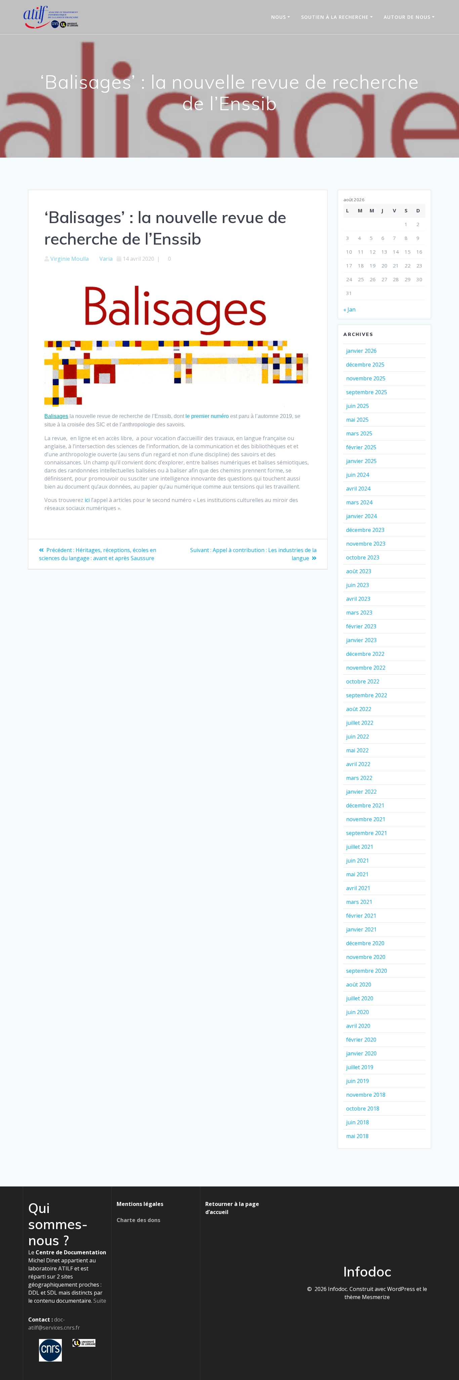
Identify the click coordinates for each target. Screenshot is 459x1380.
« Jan (349, 309)
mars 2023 (359, 612)
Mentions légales (140, 1204)
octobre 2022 (362, 681)
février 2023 (361, 626)
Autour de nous (407, 17)
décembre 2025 (365, 364)
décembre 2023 (365, 530)
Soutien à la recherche (335, 17)
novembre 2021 (365, 819)
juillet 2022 (359, 722)
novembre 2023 (365, 543)
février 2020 (361, 1039)
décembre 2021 (365, 805)
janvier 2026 (361, 350)
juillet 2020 (359, 998)
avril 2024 (358, 488)
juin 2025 (357, 406)
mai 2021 (357, 874)
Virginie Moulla (69, 258)
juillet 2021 (359, 846)
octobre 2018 (362, 1108)
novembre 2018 (365, 1094)
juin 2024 (357, 474)
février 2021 (361, 915)
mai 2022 (357, 750)
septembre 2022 (366, 695)
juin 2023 (357, 585)
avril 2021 (358, 888)
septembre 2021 (366, 833)
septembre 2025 (366, 392)
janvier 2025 (361, 461)
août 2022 (358, 709)
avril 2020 (358, 1026)
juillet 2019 (359, 1067)
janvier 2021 (361, 929)
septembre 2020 (366, 970)
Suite (99, 1300)
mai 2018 (357, 1136)
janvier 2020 (361, 1053)
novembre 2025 (365, 378)
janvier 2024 (361, 516)
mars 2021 (359, 902)
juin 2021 (357, 860)
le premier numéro (207, 416)
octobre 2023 (362, 557)
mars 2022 (359, 778)
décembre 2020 (365, 943)
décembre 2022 (365, 654)
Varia (106, 258)
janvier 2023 (361, 640)
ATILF (65, 1268)
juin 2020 (357, 1012)
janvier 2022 (361, 791)
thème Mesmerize (367, 1297)
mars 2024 (359, 502)
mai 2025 (357, 419)
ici (87, 500)
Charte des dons (138, 1220)
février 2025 (361, 447)
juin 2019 (357, 1081)
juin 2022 (357, 736)
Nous (278, 17)
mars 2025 (359, 433)
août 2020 (358, 984)
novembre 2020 (365, 957)
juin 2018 (357, 1122)
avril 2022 (358, 764)
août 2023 (358, 571)
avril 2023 (358, 598)
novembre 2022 (365, 667)
